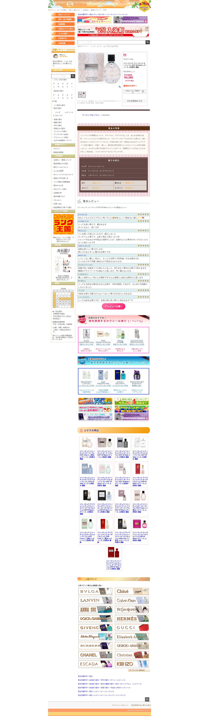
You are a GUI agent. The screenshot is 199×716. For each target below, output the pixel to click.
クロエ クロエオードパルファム (103, 341)
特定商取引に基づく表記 (62, 207)
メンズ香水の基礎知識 (62, 182)
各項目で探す (94, 680)
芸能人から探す (59, 128)
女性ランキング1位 (86, 344)
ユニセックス (58, 115)
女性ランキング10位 (137, 344)
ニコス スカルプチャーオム (103, 382)
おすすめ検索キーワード (63, 140)
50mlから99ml (115, 688)
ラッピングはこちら (90, 115)
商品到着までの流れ (61, 164)
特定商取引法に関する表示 (141, 705)
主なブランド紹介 (60, 189)
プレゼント (58, 200)
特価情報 (63, 24)
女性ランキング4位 (103, 344)
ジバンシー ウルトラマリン (120, 382)
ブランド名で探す (60, 80)
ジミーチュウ (111, 14)
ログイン (51, 10)
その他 (54, 101)
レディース (121, 680)
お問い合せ (58, 204)
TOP (104, 10)
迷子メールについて (61, 167)
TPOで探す (105, 680)
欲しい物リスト (75, 10)
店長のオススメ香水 (63, 29)
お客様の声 (63, 38)
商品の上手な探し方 (61, 178)
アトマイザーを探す (61, 134)
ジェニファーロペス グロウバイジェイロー (137, 341)
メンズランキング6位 (120, 385)
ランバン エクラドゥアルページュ (86, 341)
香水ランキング (63, 15)
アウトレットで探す (61, 137)
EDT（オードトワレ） (124, 684)
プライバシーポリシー (120, 705)
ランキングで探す (60, 131)
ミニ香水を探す (59, 105)
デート (113, 680)
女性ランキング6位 (120, 344)
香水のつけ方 (58, 185)
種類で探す (58, 122)
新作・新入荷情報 (63, 19)
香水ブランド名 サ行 (96, 14)
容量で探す (105, 688)
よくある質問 (63, 34)
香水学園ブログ (59, 196)
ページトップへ (147, 699)
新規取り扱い (137, 385)
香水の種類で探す (107, 684)
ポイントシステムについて (63, 174)
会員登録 (63, 43)
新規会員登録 (58, 152)
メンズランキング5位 (103, 385)
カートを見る (62, 10)
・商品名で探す (58, 91)
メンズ (57, 112)
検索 (148, 42)
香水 (91, 676)
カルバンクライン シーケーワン (86, 382)
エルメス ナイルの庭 (120, 341)
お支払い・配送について (92, 10)
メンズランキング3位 (86, 385)
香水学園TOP (83, 14)
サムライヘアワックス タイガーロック (137, 382)
